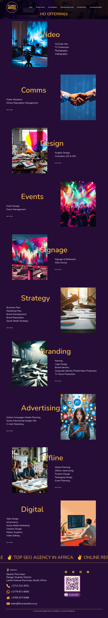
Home (30, 7)
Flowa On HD (40, 7)
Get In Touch (9, 110)
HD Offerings (52, 7)
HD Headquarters (96, 7)
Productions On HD (67, 7)
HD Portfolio (81, 7)
